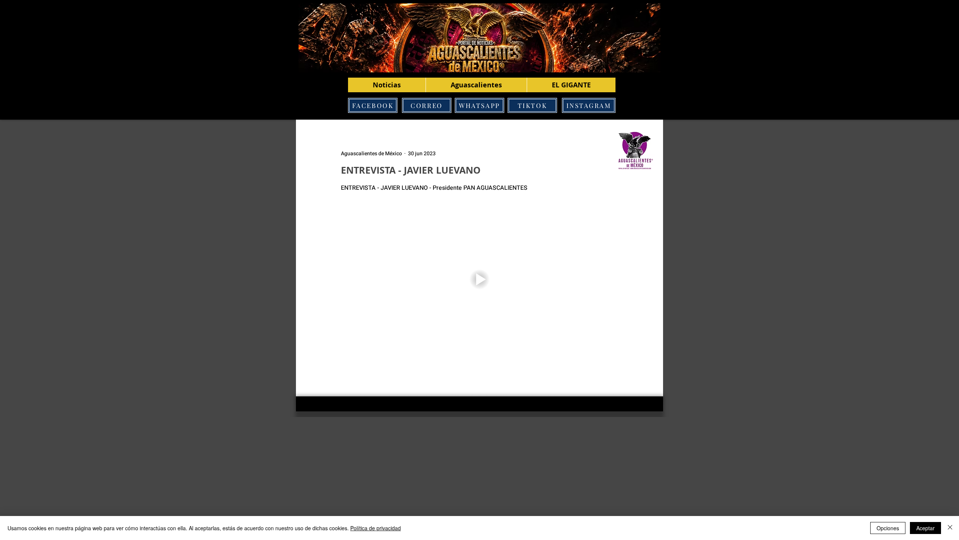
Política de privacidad (375, 528)
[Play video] (479, 279)
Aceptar (925, 528)
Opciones (888, 528)
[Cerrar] (950, 528)
